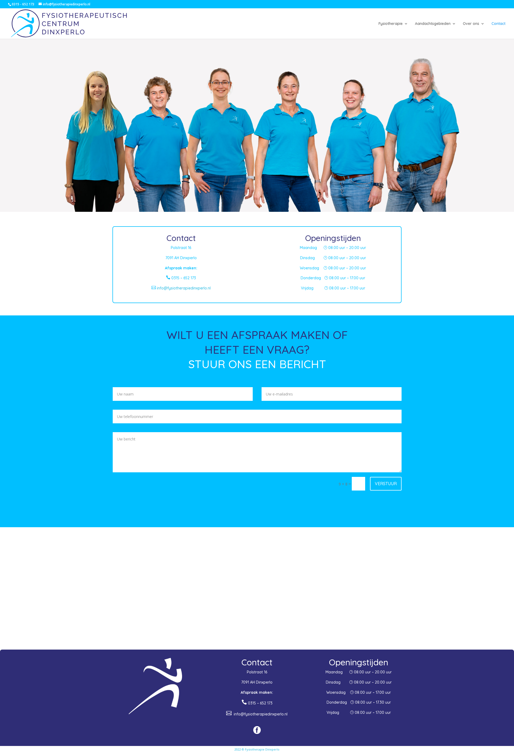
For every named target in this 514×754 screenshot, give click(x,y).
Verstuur (386, 483)
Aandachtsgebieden (433, 24)
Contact (498, 24)
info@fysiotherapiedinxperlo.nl (181, 288)
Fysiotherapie (391, 24)
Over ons (471, 24)
